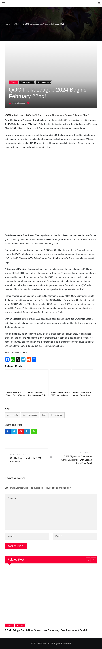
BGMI (16, 24)
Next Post (84, 453)
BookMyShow (56, 415)
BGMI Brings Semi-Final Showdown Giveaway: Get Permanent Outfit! (46, 630)
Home (7, 24)
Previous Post (20, 454)
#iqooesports (12, 415)
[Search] (99, 3)
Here (25, 352)
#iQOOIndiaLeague (30, 415)
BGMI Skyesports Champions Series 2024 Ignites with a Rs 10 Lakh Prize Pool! (76, 459)
